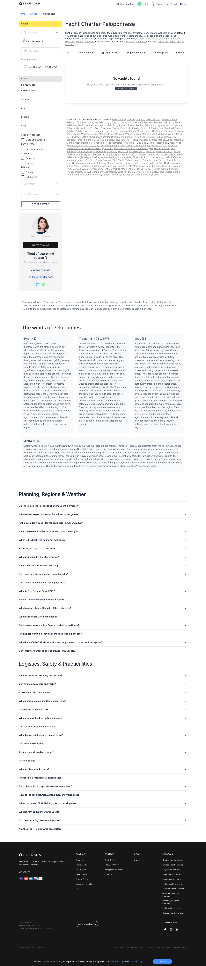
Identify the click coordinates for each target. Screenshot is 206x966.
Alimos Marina (169, 119)
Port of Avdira (92, 148)
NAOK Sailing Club (144, 136)
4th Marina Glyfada (107, 145)
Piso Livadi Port (86, 145)
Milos (112, 122)
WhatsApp (109, 874)
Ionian (130, 174)
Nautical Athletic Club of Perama (84, 174)
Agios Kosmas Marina (153, 139)
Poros (99, 160)
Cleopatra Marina (110, 128)
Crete (156, 38)
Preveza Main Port (163, 122)
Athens (140, 38)
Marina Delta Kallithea (153, 134)
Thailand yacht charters (173, 888)
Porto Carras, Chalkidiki (130, 157)
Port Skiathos (96, 168)
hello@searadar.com (40, 277)
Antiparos (136, 160)
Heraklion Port (136, 151)
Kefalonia (165, 38)
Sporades (107, 166)
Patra (80, 139)
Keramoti (145, 128)
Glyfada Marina (108, 171)
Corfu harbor (73, 136)
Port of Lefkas (91, 128)
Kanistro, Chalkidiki (124, 148)
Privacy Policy (82, 879)
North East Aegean (174, 163)
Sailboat (130, 41)
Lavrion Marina (174, 134)
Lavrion (93, 125)
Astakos (150, 151)
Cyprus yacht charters (172, 913)
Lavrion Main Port (107, 125)
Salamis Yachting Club (104, 136)
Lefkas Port (111, 168)
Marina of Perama (150, 166)
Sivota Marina (133, 166)
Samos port (153, 154)
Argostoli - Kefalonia (170, 157)
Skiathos (71, 122)
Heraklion (123, 151)
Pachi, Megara (150, 160)
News (136, 860)
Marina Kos (157, 128)
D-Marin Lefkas (126, 168)
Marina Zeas (144, 131)
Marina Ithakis (175, 154)
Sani (69, 163)
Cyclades (154, 174)
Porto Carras (151, 157)
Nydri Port (107, 148)
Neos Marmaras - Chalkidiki (89, 142)
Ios (123, 154)
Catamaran (141, 41)
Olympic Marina (165, 125)
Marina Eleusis (106, 134)
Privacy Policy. (135, 961)
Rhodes (80, 41)
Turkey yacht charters (172, 884)
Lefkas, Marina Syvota (114, 174)
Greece (33, 13)
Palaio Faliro (106, 139)
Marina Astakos (164, 151)
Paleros (107, 160)
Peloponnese (119, 119)
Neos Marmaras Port (117, 142)
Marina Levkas (80, 168)
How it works (81, 865)
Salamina (86, 136)
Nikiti (151, 142)
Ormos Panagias (112, 154)
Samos (142, 154)
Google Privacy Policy (157, 947)
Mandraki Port (171, 128)
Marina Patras (91, 139)
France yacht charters (172, 879)
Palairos (119, 134)
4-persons (163, 41)
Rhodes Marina (135, 125)
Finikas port (162, 136)
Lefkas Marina (153, 119)
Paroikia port (101, 122)
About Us (80, 860)
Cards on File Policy (84, 884)
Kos (161, 163)
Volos (90, 122)
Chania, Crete (125, 145)
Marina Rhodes (143, 168)
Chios (177, 160)
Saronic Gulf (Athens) (136, 163)
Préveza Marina (75, 128)
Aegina (146, 145)
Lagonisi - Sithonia (96, 163)
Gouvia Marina (91, 171)
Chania (137, 145)
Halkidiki (153, 163)
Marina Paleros (133, 134)
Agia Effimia (99, 151)
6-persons (175, 41)
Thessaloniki (161, 142)
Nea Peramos (121, 131)
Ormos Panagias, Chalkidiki (87, 154)
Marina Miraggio (144, 148)
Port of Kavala (149, 171)
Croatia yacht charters (172, 860)
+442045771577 (41, 270)
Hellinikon (136, 139)
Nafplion (111, 151)
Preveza (148, 122)
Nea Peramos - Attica (101, 131)
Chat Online (110, 860)
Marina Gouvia (135, 122)
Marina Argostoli (75, 160)
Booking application (87, 924)
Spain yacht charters (171, 874)
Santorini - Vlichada (162, 131)
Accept (163, 961)
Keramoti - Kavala (129, 128)
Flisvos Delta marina (169, 171)
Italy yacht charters (171, 869)
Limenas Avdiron (75, 148)
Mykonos (70, 41)
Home (22, 13)
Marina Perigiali (125, 136)
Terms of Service (175, 947)
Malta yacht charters (171, 908)
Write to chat (40, 245)
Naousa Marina (108, 157)
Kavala (178, 125)
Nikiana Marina (80, 134)
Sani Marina (78, 163)
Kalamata (173, 145)
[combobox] (40, 51)
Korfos (157, 148)
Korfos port (168, 148)
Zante (169, 139)
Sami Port (82, 125)
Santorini (90, 41)
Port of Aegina (158, 145)
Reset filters (40, 204)
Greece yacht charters (172, 865)
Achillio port (82, 131)
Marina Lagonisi (115, 163)
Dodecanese (141, 174)
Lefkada (175, 38)
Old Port (89, 160)
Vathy (164, 154)
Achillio (70, 131)
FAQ (77, 888)
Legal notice (81, 874)
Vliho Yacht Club (121, 160)
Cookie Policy (116, 961)
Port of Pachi (166, 160)
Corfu (149, 38)
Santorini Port (84, 151)
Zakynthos (150, 125)
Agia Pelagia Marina (88, 157)
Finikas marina (160, 168)
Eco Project (81, 869)
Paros (76, 166)
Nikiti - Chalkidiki (138, 142)
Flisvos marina (121, 139)
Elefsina (93, 134)
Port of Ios (131, 154)
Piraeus (133, 131)
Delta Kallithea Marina (129, 171)
